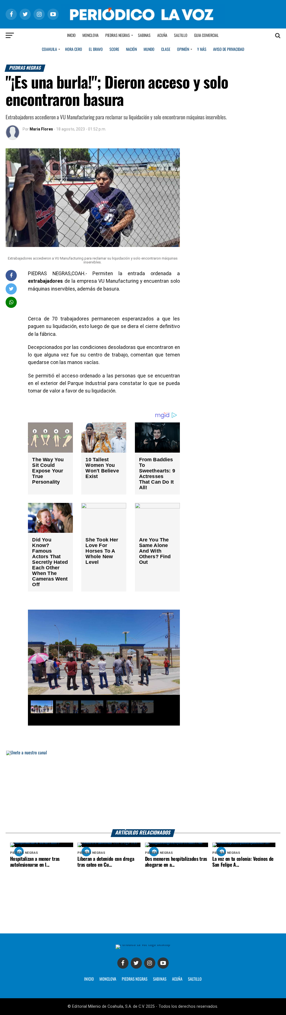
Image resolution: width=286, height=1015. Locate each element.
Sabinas (144, 35)
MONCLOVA (107, 979)
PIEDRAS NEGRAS (134, 979)
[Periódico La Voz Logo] (142, 22)
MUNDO (149, 49)
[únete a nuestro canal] (143, 790)
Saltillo (180, 35)
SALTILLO (195, 979)
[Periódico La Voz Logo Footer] (143, 944)
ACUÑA (177, 979)
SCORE (114, 49)
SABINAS (159, 979)
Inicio (71, 35)
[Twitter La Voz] (136, 963)
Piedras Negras (117, 35)
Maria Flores (41, 129)
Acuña (162, 35)
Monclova (90, 35)
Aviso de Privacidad (228, 49)
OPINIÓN (183, 49)
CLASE (165, 49)
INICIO (89, 979)
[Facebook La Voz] (122, 963)
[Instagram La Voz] (149, 963)
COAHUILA (49, 49)
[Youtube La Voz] (163, 963)
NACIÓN (131, 49)
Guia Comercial (206, 35)
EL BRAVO (96, 49)
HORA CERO (73, 49)
